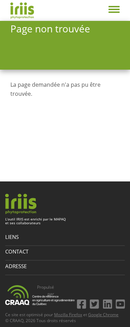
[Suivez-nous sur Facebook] (83, 302)
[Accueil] (22, 10)
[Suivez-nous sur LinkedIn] (109, 302)
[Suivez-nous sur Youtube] (120, 302)
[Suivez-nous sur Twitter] (96, 302)
